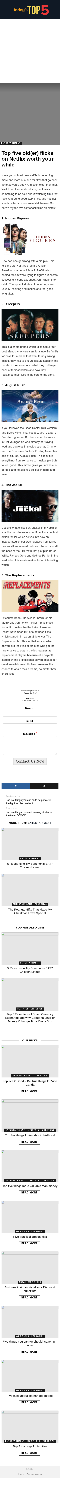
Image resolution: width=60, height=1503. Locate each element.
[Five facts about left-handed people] (30, 1376)
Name (30, 708)
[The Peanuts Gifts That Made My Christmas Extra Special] (30, 890)
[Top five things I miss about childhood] (30, 1115)
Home (21, 1474)
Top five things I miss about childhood (30, 1135)
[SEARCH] (57, 9)
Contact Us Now (30, 761)
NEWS (22, 1282)
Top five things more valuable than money (30, 1186)
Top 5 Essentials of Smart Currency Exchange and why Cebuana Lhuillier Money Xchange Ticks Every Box (30, 1018)
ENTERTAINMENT (39, 822)
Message (30, 734)
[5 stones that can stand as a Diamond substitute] (30, 1268)
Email (30, 721)
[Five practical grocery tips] (30, 1217)
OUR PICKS (41, 1076)
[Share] (16, 786)
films (50, 194)
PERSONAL (41, 904)
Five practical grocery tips (30, 1236)
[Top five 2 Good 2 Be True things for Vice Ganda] (30, 1061)
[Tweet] (44, 786)
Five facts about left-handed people (30, 1395)
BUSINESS (22, 1009)
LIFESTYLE (37, 1009)
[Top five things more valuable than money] (30, 1166)
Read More (29, 1091)
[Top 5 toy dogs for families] (30, 1427)
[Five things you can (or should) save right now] (30, 1322)
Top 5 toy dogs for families (30, 1446)
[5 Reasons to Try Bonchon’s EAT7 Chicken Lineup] (30, 844)
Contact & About (34, 1474)
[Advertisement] (30, 51)
